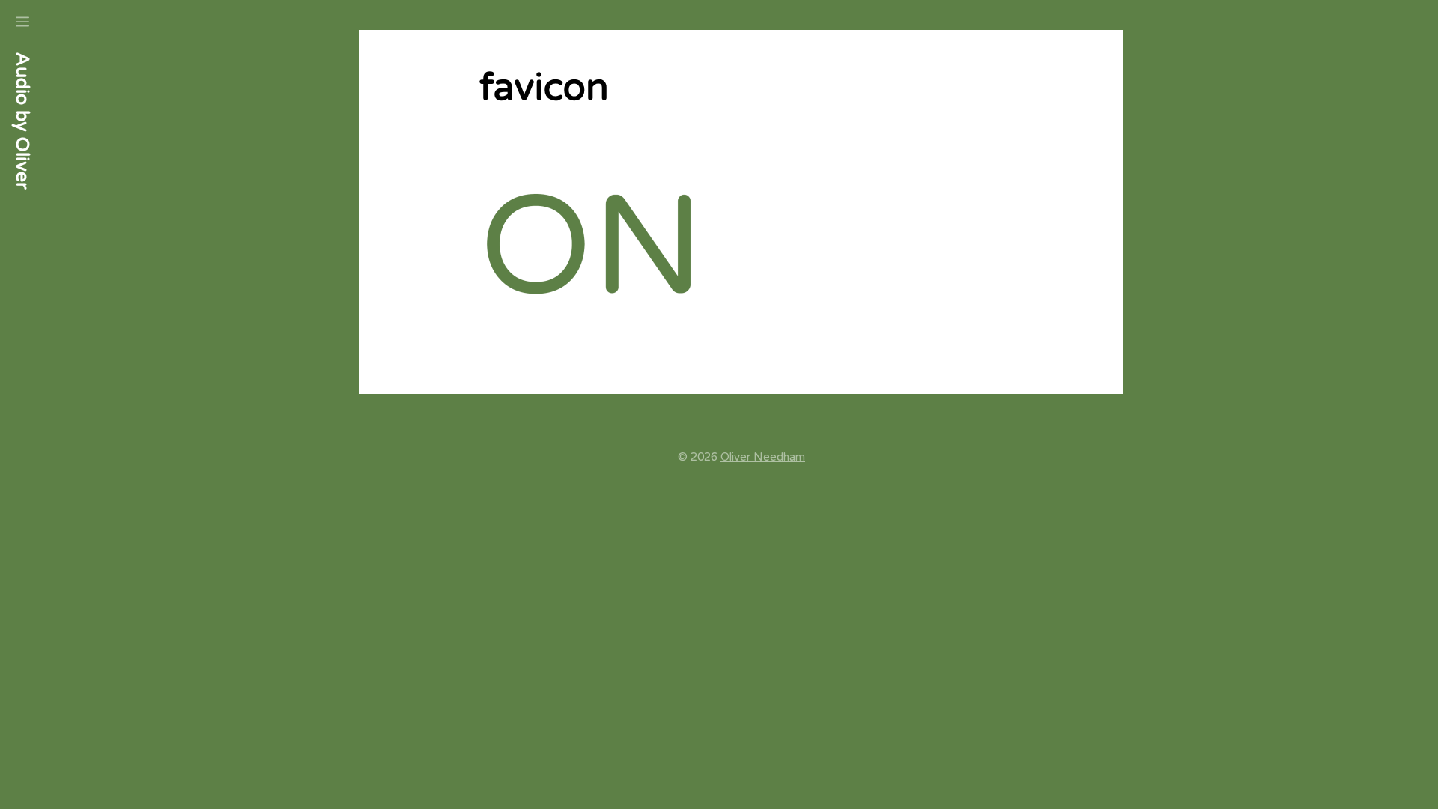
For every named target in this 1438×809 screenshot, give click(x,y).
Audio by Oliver (22, 121)
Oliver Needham (762, 457)
